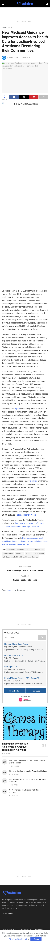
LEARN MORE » (8, 913)
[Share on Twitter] (24, 97)
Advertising (39, 929)
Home (4, 28)
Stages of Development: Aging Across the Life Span (28, 771)
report (17, 408)
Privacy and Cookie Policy (18, 939)
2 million (33, 480)
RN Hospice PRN (10, 666)
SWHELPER (13, 57)
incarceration (8, 553)
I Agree (36, 939)
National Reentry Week (26, 514)
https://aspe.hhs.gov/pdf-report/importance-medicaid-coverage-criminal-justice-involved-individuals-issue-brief (25, 541)
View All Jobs (14, 691)
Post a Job (36, 691)
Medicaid (19, 553)
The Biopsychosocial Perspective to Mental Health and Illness (27, 780)
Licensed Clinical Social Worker (16, 644)
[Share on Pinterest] (33, 97)
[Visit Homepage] (25, 3)
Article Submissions (24, 929)
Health (10, 28)
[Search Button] (47, 3)
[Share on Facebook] (14, 97)
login (9, 590)
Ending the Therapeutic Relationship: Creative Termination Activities (15, 746)
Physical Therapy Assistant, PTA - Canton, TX (21, 678)
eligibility (11, 549)
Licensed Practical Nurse (13, 655)
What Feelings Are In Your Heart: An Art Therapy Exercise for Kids (27, 761)
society (28, 553)
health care (39, 549)
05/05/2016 (26, 57)
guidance (21, 549)
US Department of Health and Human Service (20, 557)
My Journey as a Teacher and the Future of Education (25, 791)
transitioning (39, 553)
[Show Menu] (3, 3)
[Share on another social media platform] (43, 97)
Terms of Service (8, 929)
